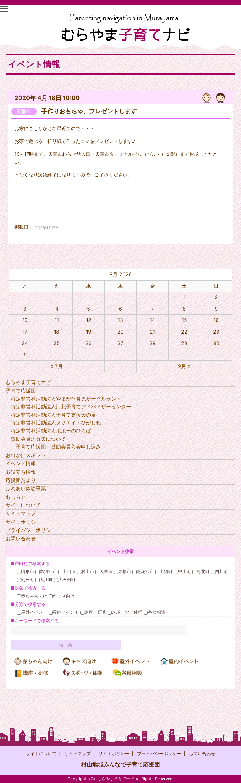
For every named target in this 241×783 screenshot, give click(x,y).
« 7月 (57, 366)
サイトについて (23, 505)
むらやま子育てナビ (28, 382)
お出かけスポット (26, 455)
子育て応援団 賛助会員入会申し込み (58, 447)
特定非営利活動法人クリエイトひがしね (56, 422)
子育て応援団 (21, 390)
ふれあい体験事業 (26, 488)
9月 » (184, 366)
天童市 (23, 111)
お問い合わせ (21, 538)
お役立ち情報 (21, 472)
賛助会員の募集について (38, 439)
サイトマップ (21, 513)
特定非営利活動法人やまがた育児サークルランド (66, 399)
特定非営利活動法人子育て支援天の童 (53, 415)
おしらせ (16, 497)
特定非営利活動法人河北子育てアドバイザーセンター (71, 406)
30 (216, 343)
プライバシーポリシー (31, 530)
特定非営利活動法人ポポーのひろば (51, 431)
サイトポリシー (23, 522)
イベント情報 (21, 463)
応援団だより (21, 480)
